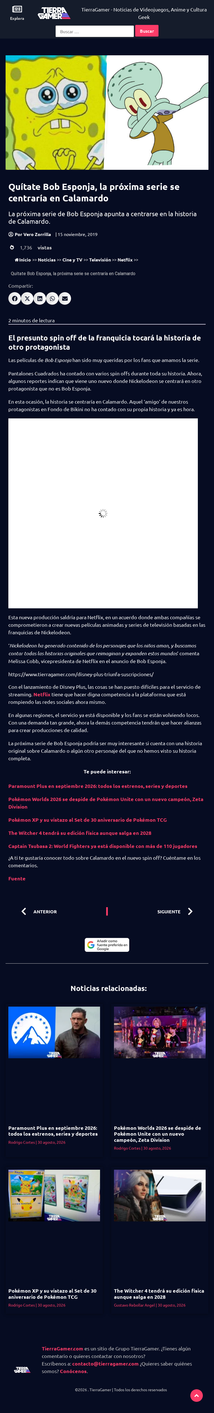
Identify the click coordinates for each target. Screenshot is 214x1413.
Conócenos (73, 1371)
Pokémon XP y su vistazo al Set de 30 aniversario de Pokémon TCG (87, 819)
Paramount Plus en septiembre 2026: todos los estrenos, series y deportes (98, 786)
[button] (14, 298)
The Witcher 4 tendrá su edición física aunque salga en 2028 (79, 833)
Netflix (125, 260)
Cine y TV (72, 260)
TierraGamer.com (62, 1348)
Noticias (47, 260)
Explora (17, 18)
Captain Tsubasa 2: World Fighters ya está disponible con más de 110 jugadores (102, 846)
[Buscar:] (94, 31)
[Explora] (17, 9)
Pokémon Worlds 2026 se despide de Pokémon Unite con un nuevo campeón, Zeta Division (157, 1133)
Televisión (100, 260)
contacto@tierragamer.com (105, 1363)
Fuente (17, 878)
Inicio (25, 260)
